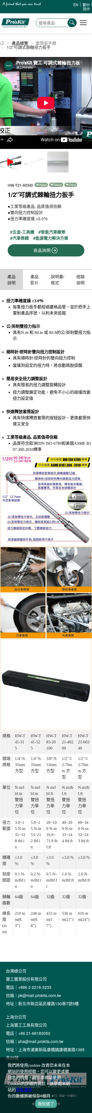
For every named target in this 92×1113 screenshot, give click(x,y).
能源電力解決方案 (52, 238)
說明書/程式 (57, 280)
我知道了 (46, 1104)
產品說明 (11, 280)
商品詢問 (42, 250)
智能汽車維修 (53, 232)
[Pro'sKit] (15, 31)
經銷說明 (80, 280)
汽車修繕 (21, 238)
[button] (86, 103)
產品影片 (34, 280)
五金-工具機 (23, 232)
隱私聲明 (24, 1090)
